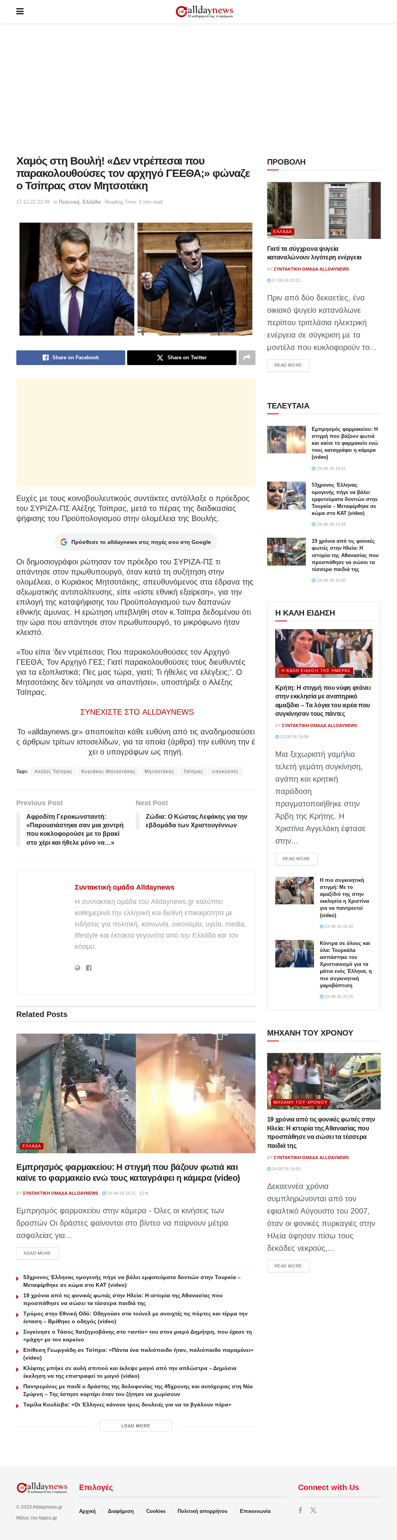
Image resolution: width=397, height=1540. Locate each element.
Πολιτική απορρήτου (203, 1511)
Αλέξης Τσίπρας (53, 771)
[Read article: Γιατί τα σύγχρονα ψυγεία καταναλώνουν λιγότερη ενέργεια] (324, 210)
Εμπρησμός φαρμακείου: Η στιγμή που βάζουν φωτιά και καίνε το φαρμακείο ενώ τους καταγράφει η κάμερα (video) (345, 443)
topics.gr (48, 1518)
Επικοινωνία (255, 1511)
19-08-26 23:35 (338, 996)
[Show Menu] (20, 11)
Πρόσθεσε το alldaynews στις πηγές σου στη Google (141, 542)
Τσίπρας (193, 771)
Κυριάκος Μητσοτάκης (108, 771)
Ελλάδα (92, 202)
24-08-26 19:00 (285, 1168)
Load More (135, 1425)
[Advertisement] (198, 89)
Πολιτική (69, 202)
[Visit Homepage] (204, 12)
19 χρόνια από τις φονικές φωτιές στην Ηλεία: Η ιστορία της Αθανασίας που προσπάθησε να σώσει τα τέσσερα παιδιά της (345, 555)
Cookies (156, 1511)
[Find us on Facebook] (300, 1510)
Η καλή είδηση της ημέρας (316, 670)
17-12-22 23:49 (33, 202)
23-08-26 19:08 (294, 736)
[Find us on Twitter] (313, 1510)
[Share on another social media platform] (246, 357)
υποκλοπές (225, 771)
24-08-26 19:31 (121, 1193)
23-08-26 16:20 (338, 926)
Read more (41, 1252)
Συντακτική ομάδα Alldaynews (124, 887)
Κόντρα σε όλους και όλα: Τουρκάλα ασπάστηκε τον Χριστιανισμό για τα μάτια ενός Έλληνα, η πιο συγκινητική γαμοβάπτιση (346, 964)
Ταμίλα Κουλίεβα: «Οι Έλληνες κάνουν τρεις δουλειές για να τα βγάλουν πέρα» (127, 1404)
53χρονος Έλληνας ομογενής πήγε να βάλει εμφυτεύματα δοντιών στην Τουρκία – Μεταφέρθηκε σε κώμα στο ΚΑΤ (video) (345, 499)
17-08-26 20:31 (285, 280)
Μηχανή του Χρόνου (300, 1102)
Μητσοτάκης (159, 771)
